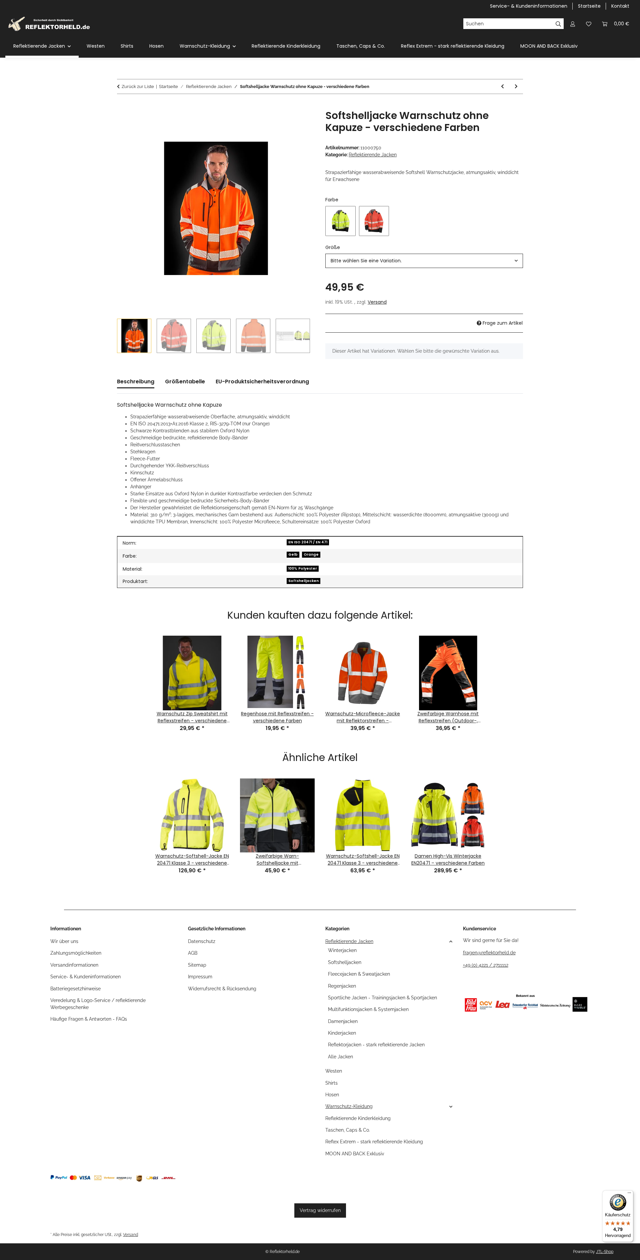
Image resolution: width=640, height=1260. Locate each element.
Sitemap (197, 965)
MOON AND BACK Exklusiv (354, 1153)
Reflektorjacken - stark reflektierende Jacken (376, 1044)
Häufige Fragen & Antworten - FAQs (88, 1019)
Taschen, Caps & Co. (347, 1130)
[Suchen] (558, 23)
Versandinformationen (74, 965)
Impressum (200, 976)
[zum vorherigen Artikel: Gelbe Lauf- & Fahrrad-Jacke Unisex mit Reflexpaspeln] (502, 86)
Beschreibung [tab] (135, 381)
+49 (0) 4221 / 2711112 (485, 965)
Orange (311, 554)
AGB (192, 953)
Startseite (589, 6)
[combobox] (424, 261)
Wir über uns (64, 941)
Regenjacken (342, 986)
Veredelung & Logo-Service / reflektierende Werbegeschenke (98, 1004)
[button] (573, 23)
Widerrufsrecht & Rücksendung (222, 988)
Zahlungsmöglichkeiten (75, 953)
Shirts (331, 1083)
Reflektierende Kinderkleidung (358, 1118)
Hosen (332, 1094)
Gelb (293, 554)
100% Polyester (302, 568)
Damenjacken (343, 1021)
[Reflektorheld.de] (49, 23)
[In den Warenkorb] (122, 106)
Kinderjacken (342, 1033)
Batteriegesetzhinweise (75, 988)
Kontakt (620, 6)
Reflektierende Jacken (373, 154)
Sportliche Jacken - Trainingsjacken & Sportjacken (382, 997)
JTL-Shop (604, 1251)
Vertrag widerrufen (320, 1210)
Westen (333, 1071)
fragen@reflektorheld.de (489, 952)
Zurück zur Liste (138, 86)
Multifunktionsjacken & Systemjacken (368, 1009)
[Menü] (629, 1194)
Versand (377, 302)
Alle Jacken (340, 1056)
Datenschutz (201, 941)
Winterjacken (342, 950)
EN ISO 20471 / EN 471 (307, 542)
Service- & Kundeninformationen (528, 6)
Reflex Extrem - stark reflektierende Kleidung (374, 1141)
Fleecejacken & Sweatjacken (359, 974)
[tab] (185, 384)
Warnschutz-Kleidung (349, 1106)
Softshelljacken (303, 580)
